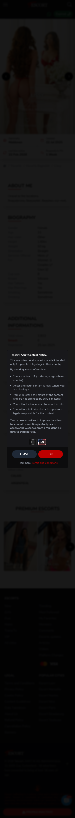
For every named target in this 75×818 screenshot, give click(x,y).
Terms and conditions (45, 463)
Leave (24, 454)
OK (50, 454)
